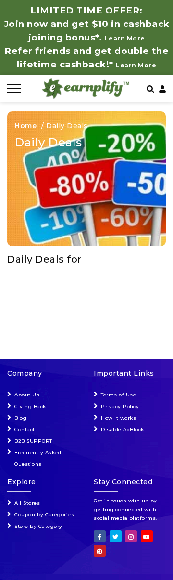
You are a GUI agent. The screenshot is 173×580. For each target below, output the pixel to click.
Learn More (136, 65)
